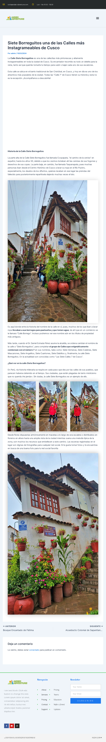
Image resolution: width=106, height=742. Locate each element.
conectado (34, 650)
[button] (97, 18)
